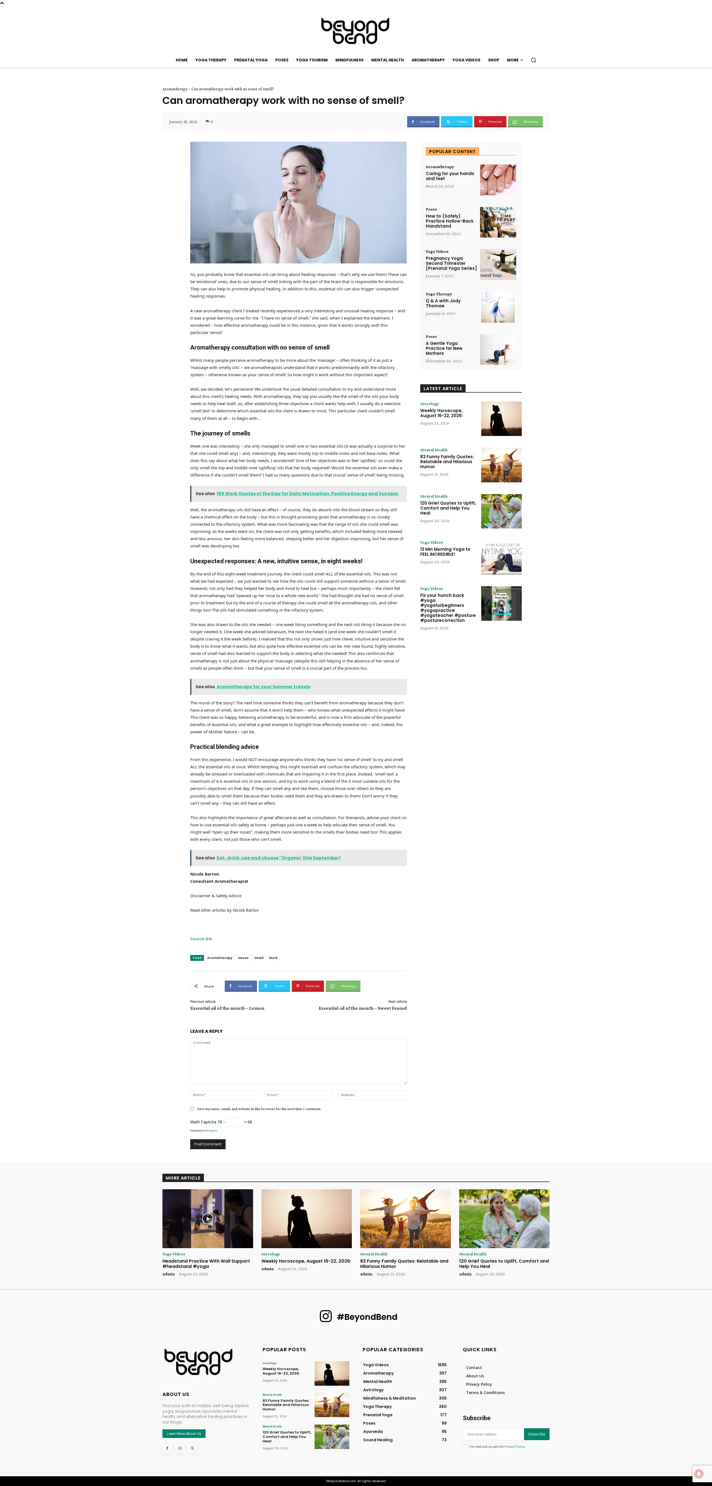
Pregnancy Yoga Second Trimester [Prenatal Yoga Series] (451, 263)
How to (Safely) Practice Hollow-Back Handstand (450, 221)
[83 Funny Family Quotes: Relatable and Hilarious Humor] (501, 465)
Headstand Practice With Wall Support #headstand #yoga (206, 1264)
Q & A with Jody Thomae (443, 303)
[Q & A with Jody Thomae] (498, 307)
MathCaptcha (210, 1130)
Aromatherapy (175, 89)
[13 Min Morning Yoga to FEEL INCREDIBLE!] (501, 557)
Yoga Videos (437, 251)
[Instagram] (180, 1448)
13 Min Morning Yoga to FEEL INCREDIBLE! (445, 551)
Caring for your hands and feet (450, 176)
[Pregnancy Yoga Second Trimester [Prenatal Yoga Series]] (498, 264)
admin (168, 1273)
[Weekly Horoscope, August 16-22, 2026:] (501, 419)
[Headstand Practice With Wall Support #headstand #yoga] (207, 1218)
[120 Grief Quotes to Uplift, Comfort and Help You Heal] (501, 511)
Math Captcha (203, 1122)
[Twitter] (192, 1448)
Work (273, 958)
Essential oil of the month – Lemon (227, 1008)
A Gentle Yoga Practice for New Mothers (444, 348)
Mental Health (434, 450)
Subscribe (536, 1434)
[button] (533, 60)
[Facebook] (167, 1448)
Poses (431, 209)
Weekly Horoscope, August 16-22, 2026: (441, 413)
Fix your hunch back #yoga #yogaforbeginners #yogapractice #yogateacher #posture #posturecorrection (448, 607)
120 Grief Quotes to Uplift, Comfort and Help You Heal (448, 508)
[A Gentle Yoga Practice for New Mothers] (498, 349)
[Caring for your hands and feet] (498, 179)
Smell (258, 958)
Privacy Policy (515, 1446)
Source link (201, 939)
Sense (243, 958)
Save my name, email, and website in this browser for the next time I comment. (259, 1108)
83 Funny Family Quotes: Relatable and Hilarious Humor (447, 462)
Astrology (429, 404)
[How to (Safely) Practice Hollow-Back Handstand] (498, 222)
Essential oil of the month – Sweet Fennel (363, 1008)
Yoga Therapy (439, 294)
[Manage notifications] (698, 1473)
